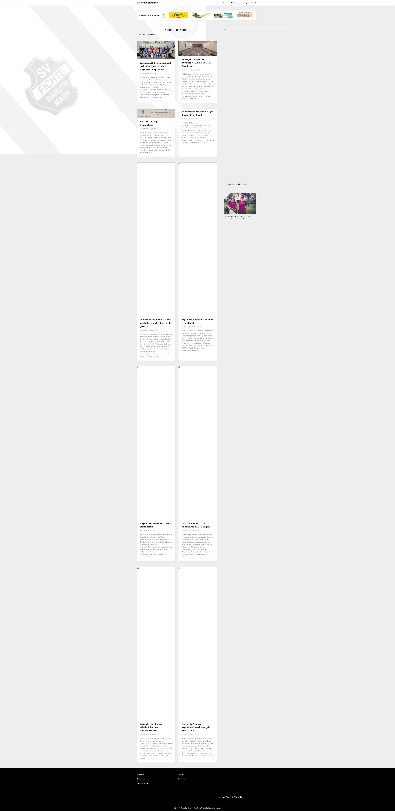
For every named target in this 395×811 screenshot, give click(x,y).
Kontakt (254, 3)
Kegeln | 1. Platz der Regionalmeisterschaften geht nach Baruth (196, 727)
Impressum (140, 774)
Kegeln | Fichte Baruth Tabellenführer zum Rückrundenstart (151, 727)
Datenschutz (141, 779)
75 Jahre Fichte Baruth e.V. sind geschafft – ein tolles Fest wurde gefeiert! (155, 323)
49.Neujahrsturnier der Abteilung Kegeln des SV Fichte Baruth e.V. (197, 62)
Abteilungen (235, 3)
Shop (245, 3)
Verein (225, 3)
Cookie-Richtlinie (142, 783)
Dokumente (181, 779)
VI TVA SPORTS (241, 184)
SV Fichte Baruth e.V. (148, 2)
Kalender (181, 774)
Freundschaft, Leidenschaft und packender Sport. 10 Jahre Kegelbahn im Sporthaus (155, 66)
